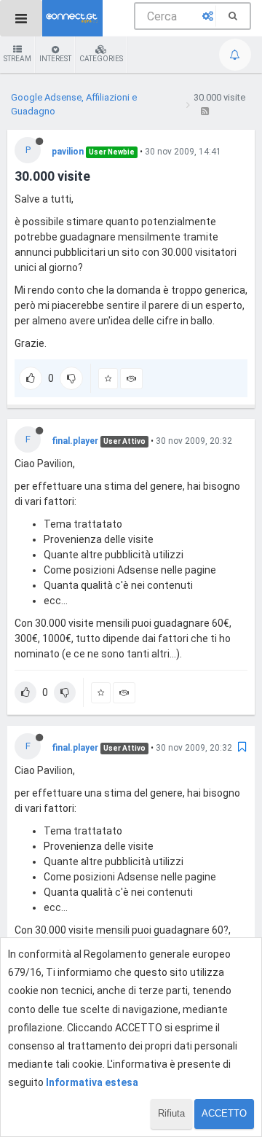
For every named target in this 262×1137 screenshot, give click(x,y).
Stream (17, 59)
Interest (55, 59)
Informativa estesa (92, 1082)
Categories (101, 59)
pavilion (68, 151)
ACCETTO (224, 1113)
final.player (75, 441)
